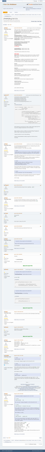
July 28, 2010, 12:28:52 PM (18, 197)
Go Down (5, 24)
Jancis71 (7, 95)
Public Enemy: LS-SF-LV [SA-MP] (19, 90)
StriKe (36, 14)
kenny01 (30, 14)
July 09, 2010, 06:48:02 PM (18, 95)
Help (33, 450)
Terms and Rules (36, 450)
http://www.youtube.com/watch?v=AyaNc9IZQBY (29, 387)
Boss (40, 14)
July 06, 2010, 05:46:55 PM (18, 27)
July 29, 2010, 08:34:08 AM (18, 226)
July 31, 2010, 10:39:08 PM (18, 254)
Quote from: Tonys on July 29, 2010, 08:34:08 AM (23, 241)
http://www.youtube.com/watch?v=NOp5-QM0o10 (26, 388)
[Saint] (6, 254)
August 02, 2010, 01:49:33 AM (18, 393)
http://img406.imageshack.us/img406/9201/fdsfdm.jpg (28, 390)
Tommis (33, 14)
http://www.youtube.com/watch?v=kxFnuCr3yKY (31, 386)
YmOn (6, 213)
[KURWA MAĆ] (4, 366)
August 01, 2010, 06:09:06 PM (18, 269)
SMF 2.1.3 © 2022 (4, 450)
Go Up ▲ (41, 450)
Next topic (39, 21)
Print (40, 24)
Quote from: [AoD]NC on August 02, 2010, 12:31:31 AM (24, 395)
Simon (27, 14)
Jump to (26, 444)
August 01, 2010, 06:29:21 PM (18, 311)
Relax (6, 27)
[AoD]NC (7, 355)
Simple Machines (10, 450)
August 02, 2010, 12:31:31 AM (18, 355)
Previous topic (34, 21)
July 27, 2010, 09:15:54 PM (18, 185)
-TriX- (38, 14)
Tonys (6, 226)
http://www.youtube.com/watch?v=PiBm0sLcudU (27, 389)
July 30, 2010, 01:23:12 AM (18, 238)
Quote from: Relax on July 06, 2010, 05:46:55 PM (23, 271)
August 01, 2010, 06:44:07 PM (18, 327)
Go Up (4, 437)
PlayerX (7, 185)
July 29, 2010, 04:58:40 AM (18, 213)
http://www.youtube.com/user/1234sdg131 (28, 384)
